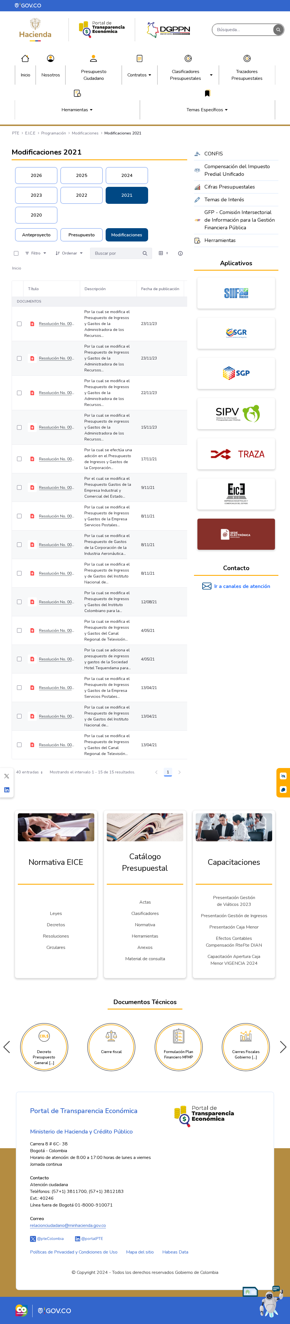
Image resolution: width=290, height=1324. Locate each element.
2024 (127, 175)
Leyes (56, 913)
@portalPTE (91, 1238)
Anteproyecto (36, 235)
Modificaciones (126, 235)
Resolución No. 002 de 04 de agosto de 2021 (57, 427)
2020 (36, 215)
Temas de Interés (224, 199)
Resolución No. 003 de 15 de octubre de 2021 (57, 392)
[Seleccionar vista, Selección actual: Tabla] (164, 253)
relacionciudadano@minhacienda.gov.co (68, 1225)
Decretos (56, 925)
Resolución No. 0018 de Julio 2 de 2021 (57, 573)
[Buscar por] (145, 253)
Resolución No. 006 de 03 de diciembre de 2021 (57, 323)
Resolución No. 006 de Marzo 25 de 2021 (57, 716)
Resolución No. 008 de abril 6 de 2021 (57, 745)
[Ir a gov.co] (28, 5)
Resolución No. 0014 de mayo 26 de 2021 (57, 544)
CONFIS (213, 153)
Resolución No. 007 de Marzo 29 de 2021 (57, 687)
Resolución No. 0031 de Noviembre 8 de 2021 (57, 487)
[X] (7, 776)
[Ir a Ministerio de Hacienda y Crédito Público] (35, 29)
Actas (145, 902)
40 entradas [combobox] (27, 772)
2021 (127, 195)
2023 (36, 195)
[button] (283, 1047)
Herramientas (220, 240)
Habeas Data (175, 1252)
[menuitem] (25, 75)
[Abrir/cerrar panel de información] (180, 253)
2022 (81, 195)
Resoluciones (56, 936)
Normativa (145, 925)
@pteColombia (50, 1238)
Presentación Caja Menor (234, 927)
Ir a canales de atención (242, 586)
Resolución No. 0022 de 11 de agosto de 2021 (57, 602)
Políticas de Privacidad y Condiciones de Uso (74, 1252)
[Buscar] (278, 30)
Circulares (55, 947)
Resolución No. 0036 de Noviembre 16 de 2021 (57, 459)
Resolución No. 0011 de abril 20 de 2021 (57, 630)
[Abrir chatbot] (263, 1301)
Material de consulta (145, 959)
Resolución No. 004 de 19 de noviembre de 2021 (57, 358)
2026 (36, 175)
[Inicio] (102, 29)
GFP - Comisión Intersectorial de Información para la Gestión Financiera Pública (239, 220)
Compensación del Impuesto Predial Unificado (237, 170)
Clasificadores (145, 913)
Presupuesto (82, 235)
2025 (81, 175)
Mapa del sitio (140, 1252)
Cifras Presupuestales (229, 186)
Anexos (145, 947)
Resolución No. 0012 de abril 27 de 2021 (57, 659)
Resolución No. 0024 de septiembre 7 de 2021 (57, 516)
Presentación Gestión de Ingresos (234, 916)
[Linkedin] (7, 789)
